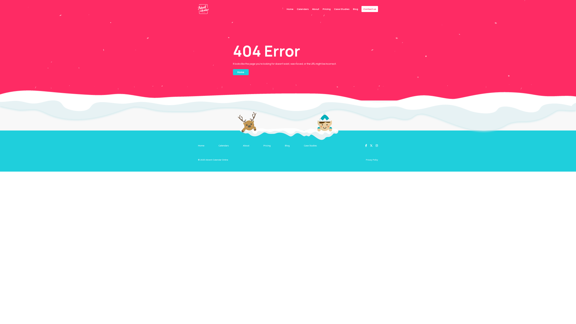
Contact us (369, 9)
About (315, 9)
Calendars (303, 9)
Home (290, 9)
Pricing (327, 9)
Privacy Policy (372, 159)
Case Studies (342, 9)
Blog (355, 9)
